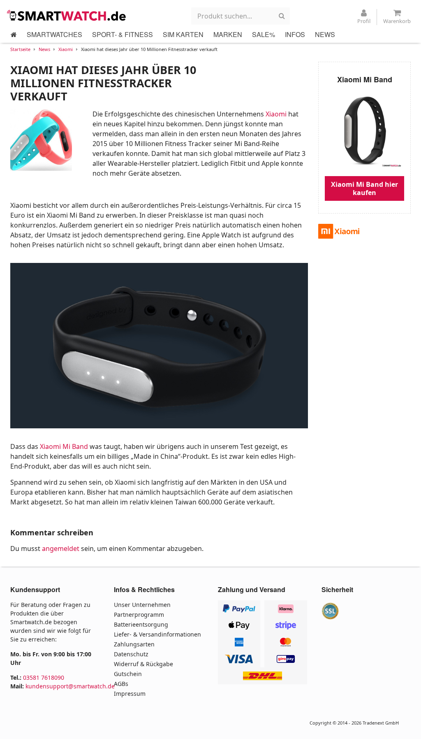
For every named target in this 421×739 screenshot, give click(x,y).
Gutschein (128, 674)
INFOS (295, 34)
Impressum (130, 693)
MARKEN (227, 34)
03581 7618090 (43, 677)
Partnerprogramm (139, 614)
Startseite (20, 49)
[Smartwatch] (68, 15)
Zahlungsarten (134, 644)
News (44, 49)
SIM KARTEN (183, 34)
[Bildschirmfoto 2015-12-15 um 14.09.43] (159, 345)
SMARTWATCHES (54, 34)
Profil (363, 21)
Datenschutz (131, 654)
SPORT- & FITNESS (122, 34)
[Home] (14, 34)
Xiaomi (65, 49)
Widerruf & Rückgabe (143, 664)
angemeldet (60, 548)
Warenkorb (397, 21)
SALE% (263, 34)
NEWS (325, 34)
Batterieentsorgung (141, 624)
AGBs (121, 684)
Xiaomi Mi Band (64, 446)
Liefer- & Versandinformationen (157, 634)
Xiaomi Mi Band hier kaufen (364, 188)
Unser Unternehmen (142, 605)
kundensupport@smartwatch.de (70, 686)
